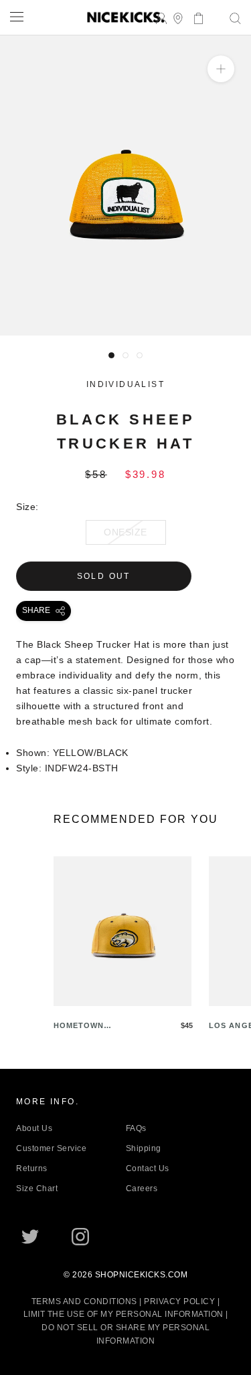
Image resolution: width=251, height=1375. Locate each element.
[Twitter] (30, 1236)
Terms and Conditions (84, 1301)
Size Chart (37, 1188)
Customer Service (51, 1148)
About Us (34, 1128)
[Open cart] (194, 17)
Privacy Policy (179, 1301)
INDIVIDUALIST (125, 384)
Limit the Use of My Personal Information (123, 1314)
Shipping (143, 1148)
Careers (142, 1188)
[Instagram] (80, 1236)
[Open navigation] (16, 16)
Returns (32, 1168)
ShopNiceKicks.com (141, 1274)
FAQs (136, 1128)
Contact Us (147, 1168)
